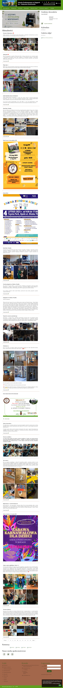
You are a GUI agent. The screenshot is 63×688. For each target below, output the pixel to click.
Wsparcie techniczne (7, 667)
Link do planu (7, 418)
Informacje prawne (7, 670)
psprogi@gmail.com (26, 668)
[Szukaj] (54, 4)
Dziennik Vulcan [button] (34, 8)
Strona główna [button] (6, 8)
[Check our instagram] (12, 654)
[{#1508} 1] (12, 647)
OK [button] (59, 685)
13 (22, 640)
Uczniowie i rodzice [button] (43, 8)
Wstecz (5, 640)
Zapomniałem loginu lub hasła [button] (46, 674)
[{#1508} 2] (18, 647)
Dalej (33, 640)
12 (20, 640)
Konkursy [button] (20, 8)
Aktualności (6, 681)
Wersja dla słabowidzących (7, 686)
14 (25, 640)
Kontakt (5, 679)
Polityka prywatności (7, 672)
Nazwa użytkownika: (44, 666)
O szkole (5, 677)
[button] (46, 2)
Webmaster (5, 665)
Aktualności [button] (13, 8)
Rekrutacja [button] (26, 8)
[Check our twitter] (8, 654)
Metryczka (5, 674)
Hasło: (45, 668)
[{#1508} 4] (29, 647)
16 (30, 640)
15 (27, 640)
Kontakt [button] (52, 8)
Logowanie (52, 2)
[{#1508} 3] (23, 647)
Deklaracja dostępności (8, 668)
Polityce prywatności (56, 683)
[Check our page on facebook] (4, 654)
